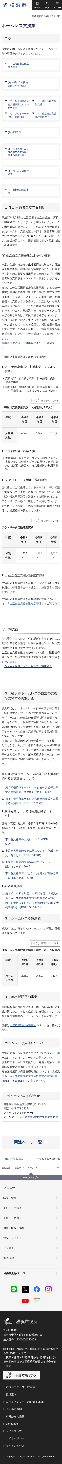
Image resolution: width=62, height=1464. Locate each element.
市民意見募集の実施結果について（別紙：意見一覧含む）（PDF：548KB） (31, 853)
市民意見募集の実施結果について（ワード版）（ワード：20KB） (30, 864)
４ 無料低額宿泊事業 (18, 191)
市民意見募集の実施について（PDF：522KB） (27, 841)
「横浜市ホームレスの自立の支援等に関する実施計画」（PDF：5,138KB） (31, 1076)
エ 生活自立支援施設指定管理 (45, 115)
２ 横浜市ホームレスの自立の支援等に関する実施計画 (18, 152)
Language (12, 1423)
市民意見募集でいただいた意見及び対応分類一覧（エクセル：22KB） (31, 875)
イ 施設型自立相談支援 (45, 103)
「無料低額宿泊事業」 (23, 1025)
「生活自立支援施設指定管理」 (25, 603)
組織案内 (11, 1394)
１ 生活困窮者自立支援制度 (18, 65)
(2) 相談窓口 (14, 132)
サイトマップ (14, 1431)
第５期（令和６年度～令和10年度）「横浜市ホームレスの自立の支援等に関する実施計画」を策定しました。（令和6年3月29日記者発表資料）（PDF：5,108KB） (32, 900)
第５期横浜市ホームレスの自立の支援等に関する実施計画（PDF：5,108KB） (31, 801)
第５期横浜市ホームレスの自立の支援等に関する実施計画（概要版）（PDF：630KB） (31, 789)
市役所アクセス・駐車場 (20, 1387)
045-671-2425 (19, 1108)
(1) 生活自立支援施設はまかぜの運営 (18, 84)
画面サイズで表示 (50, 400)
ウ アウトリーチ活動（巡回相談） (18, 115)
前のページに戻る (14, 1158)
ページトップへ (31, 1177)
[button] (37, 5)
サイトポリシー (15, 1438)
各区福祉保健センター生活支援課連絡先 (28, 666)
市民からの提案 (15, 1416)
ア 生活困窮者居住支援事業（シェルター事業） (18, 104)
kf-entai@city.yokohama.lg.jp (41, 1117)
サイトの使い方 (15, 1445)
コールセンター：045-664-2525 (25, 1401)
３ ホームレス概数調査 (18, 172)
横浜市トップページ (24, 1167)
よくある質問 (14, 1409)
